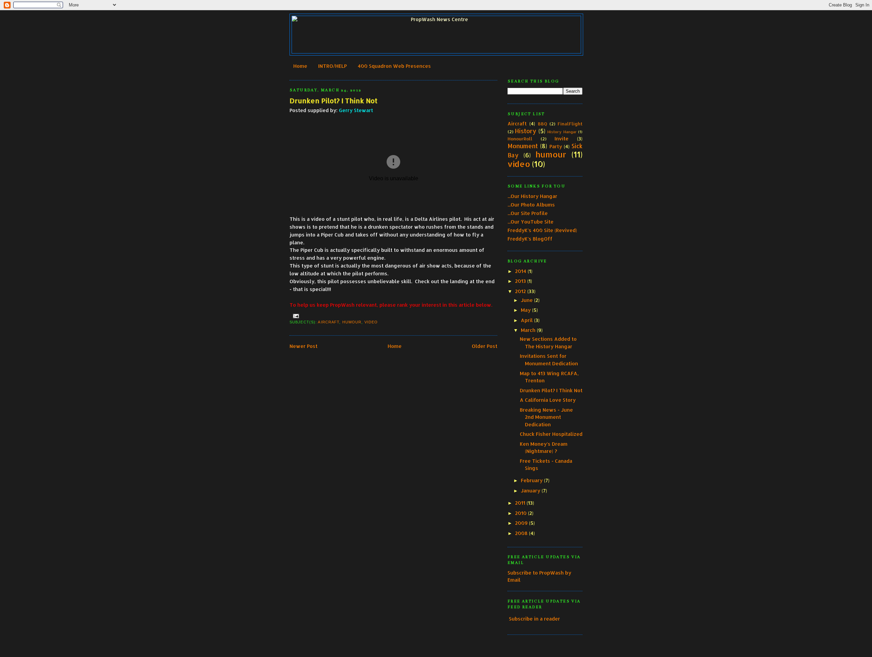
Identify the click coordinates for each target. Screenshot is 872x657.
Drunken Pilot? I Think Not (333, 100)
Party (555, 146)
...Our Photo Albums (531, 204)
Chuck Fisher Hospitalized (551, 434)
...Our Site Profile (528, 213)
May (526, 310)
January (530, 490)
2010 (521, 513)
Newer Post (303, 346)
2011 (520, 503)
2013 (520, 281)
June (527, 300)
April (527, 320)
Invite (562, 138)
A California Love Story (548, 400)
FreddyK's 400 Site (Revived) (542, 230)
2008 (521, 533)
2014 (520, 271)
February (532, 480)
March (528, 330)
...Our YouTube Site (531, 221)
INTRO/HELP (332, 66)
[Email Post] (295, 316)
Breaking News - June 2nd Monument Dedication (546, 417)
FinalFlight (570, 123)
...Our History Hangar (532, 196)
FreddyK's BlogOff (530, 238)
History (525, 131)
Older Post (484, 346)
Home (300, 66)
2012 (520, 291)
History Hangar (561, 131)
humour (352, 322)
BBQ (542, 123)
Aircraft (328, 322)
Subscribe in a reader (534, 618)
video (371, 322)
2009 (521, 523)
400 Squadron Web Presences (394, 66)
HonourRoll (520, 138)
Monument (523, 146)
